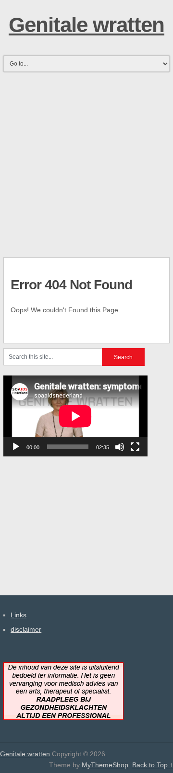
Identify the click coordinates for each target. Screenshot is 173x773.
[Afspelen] (16, 447)
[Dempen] (119, 447)
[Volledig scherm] (135, 447)
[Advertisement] (86, 161)
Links (18, 615)
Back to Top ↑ (152, 765)
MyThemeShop (105, 765)
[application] (75, 415)
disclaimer (26, 629)
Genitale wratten (86, 24)
